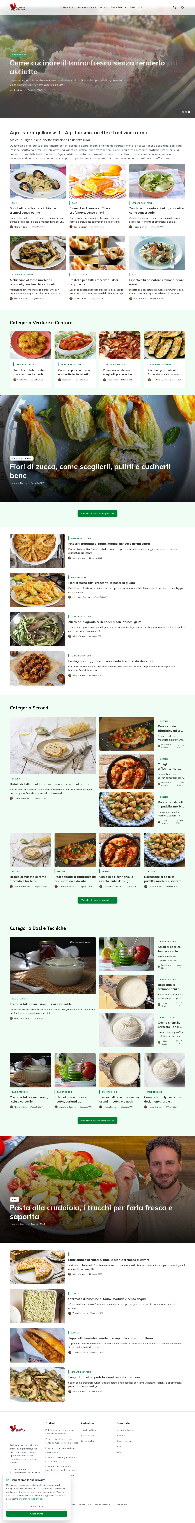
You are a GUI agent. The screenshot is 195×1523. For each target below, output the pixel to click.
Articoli (50, 1423)
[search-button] (174, 7)
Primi (132, 7)
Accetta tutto (36, 1513)
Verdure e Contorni (86, 7)
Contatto (71, 1505)
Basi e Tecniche (118, 7)
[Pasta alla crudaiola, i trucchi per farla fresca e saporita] (97, 1189)
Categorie (123, 1423)
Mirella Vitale (16, 90)
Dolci (140, 7)
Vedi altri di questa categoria (95, 513)
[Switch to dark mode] (182, 7)
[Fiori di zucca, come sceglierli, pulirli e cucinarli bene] (97, 448)
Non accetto (36, 1506)
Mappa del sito (120, 1505)
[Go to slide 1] (183, 112)
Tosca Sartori (87, 1441)
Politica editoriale (102, 1505)
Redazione (87, 1423)
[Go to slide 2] (186, 112)
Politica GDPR (85, 1505)
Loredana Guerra (18, 483)
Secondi (103, 7)
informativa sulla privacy (31, 1498)
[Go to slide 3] (189, 112)
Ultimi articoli (66, 7)
